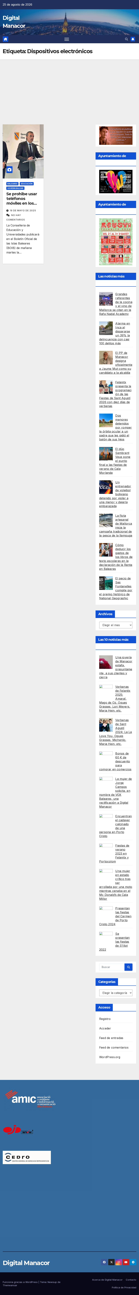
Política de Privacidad (124, 1287)
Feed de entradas (111, 1038)
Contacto (131, 1279)
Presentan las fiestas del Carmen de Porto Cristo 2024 (115, 916)
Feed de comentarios (114, 1047)
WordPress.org (109, 1057)
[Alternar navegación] (66, 39)
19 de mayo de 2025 (23, 210)
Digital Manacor (26, 1263)
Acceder (105, 1028)
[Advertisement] (69, 86)
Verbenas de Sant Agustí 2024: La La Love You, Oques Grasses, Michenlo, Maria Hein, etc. (115, 732)
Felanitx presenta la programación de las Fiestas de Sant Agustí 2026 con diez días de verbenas (115, 394)
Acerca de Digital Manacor (107, 1279)
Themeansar (10, 1285)
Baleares (12, 184)
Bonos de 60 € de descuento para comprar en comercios (115, 761)
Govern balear (15, 188)
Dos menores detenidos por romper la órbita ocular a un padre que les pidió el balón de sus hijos (115, 427)
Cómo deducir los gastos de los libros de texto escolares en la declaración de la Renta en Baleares (115, 557)
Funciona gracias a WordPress (20, 1282)
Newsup (52, 1282)
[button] (126, 39)
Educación (27, 184)
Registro (105, 1019)
